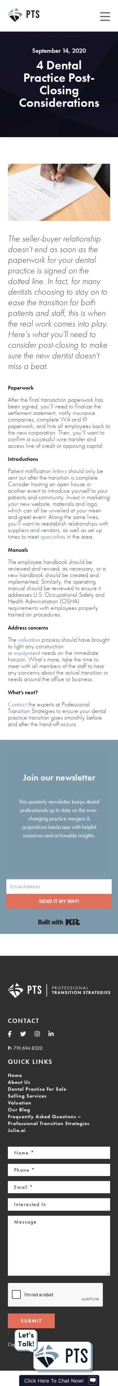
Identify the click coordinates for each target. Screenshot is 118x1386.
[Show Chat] (93, 1380)
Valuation (19, 1102)
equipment (27, 653)
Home (15, 1075)
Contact (17, 704)
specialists (53, 536)
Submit (31, 1321)
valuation (29, 640)
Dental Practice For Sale (37, 1089)
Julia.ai (17, 1130)
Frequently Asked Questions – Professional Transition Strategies (48, 1120)
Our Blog (19, 1109)
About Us (19, 1082)
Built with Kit (59, 922)
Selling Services (27, 1096)
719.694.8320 (28, 1048)
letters (60, 471)
